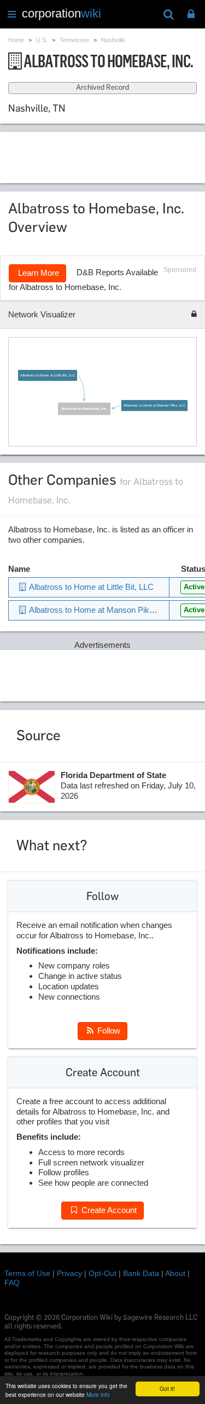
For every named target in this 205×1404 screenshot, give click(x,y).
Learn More (37, 272)
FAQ (12, 1282)
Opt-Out (102, 1273)
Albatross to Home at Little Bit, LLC (48, 375)
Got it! (167, 1388)
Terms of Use (27, 1273)
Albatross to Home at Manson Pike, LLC (154, 405)
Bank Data (141, 1273)
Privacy (69, 1273)
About (175, 1273)
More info (98, 1394)
